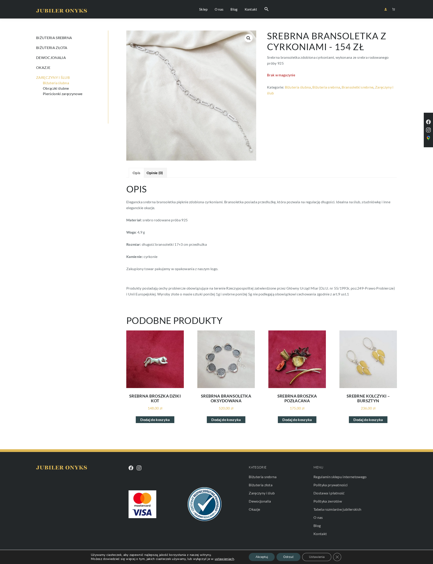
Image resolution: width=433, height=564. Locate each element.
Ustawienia (317, 557)
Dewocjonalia (51, 57)
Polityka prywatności (330, 485)
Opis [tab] (136, 173)
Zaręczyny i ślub (53, 77)
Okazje (43, 67)
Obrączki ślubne (56, 88)
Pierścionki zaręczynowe (62, 93)
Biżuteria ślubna (298, 87)
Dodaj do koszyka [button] (155, 419)
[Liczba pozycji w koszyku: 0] (393, 9)
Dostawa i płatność (329, 493)
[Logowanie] (385, 9)
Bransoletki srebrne (357, 87)
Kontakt (320, 533)
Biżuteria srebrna (326, 87)
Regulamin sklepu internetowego (340, 477)
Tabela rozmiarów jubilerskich (337, 509)
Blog (317, 525)
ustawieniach (224, 559)
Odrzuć (288, 557)
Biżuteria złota (51, 47)
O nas (318, 517)
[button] (266, 9)
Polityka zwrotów (327, 501)
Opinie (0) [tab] (155, 173)
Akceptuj (262, 557)
